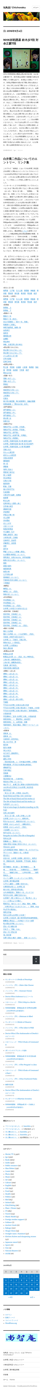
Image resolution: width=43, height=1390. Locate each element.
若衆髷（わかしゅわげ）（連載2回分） (17, 824)
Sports (7, 1245)
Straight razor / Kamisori (15, 1234)
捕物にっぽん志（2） (11, 677)
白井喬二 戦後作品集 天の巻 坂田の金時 (17, 441)
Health (8, 1194)
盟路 (4, 563)
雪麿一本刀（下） (9, 381)
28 (16, 1293)
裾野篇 (5, 290)
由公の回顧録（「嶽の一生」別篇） (16, 322)
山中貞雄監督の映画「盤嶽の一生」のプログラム (20, 850)
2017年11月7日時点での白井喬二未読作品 (18, 787)
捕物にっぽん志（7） (11, 691)
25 (37, 1289)
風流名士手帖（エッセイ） (12, 782)
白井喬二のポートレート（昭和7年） (16, 818)
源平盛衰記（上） (9, 410)
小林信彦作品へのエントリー (13, 1365)
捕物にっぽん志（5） (11, 685)
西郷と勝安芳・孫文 (10, 535)
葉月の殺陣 (7, 748)
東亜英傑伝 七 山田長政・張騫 (15, 722)
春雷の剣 (6, 571)
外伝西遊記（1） (9, 600)
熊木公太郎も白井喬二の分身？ (14, 915)
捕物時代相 (7, 509)
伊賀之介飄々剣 (8, 515)
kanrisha (27, 1126)
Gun (7, 1248)
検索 (4, 954)
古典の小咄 (7, 481)
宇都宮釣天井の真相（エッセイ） (15, 580)
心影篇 (24, 367)
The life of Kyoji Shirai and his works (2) (19, 801)
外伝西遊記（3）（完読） (12, 606)
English (8, 1185)
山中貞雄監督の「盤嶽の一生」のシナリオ (18, 892)
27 (11, 1293)
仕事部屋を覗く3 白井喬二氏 (14, 887)
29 (21, 1293)
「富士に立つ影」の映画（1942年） (16, 793)
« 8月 (10, 1297)
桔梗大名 (6, 421)
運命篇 (10, 293)
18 (37, 1284)
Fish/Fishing (10, 1205)
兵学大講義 (7, 359)
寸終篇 (21, 370)
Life (6, 1188)
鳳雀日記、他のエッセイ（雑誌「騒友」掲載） (20, 904)
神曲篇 (32, 290)
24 (32, 1289)
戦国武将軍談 (8, 529)
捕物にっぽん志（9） (11, 696)
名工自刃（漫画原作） (11, 753)
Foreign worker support (14, 1219)
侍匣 (4, 546)
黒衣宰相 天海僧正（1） (12, 614)
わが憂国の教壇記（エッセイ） (14, 554)
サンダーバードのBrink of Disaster (18, 1022)
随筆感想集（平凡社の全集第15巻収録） (17, 765)
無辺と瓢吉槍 (8, 648)
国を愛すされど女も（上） (12, 350)
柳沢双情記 (7, 790)
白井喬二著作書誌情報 (11, 881)
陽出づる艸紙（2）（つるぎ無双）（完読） (19, 634)
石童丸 (5, 398)
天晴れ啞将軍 (8, 458)
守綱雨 (5, 702)
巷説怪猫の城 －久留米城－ (13, 779)
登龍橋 (5, 773)
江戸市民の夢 (8, 574)
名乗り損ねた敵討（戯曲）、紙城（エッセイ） (20, 938)
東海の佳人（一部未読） (12, 642)
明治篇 (29, 293)
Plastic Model (10, 1217)
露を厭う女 (7, 418)
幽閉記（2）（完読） (11, 591)
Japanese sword (11, 1242)
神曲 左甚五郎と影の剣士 (12, 344)
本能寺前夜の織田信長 (11, 668)
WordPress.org (11, 1323)
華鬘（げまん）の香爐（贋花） (14, 552)
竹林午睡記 (7, 770)
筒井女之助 (7, 838)
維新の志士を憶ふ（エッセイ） (14, 560)
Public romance (11, 1166)
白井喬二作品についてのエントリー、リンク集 (20, 160)
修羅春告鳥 (7, 569)
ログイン (8, 1315)
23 (27, 1289)
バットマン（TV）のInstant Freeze (18, 991)
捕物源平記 (7, 767)
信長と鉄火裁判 (8, 813)
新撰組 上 (7, 307)
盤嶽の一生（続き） (10, 319)
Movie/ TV (9, 1154)
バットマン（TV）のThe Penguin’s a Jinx (21, 1065)
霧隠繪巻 (6, 461)
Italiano (8, 1222)
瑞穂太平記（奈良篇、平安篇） (14, 430)
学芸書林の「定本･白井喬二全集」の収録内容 (19, 716)
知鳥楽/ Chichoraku (14, 7)
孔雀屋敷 (6, 492)
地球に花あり (8, 469)
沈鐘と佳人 (7, 449)
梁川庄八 (6, 855)
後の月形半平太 (8, 489)
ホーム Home (9, 1380)
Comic (7, 1171)
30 (27, 1293)
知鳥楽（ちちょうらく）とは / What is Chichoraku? (17, 1354)
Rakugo (8, 1228)
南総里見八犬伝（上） (11, 390)
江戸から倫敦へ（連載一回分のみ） (16, 884)
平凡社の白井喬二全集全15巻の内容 (16, 705)
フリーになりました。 (13, 1126)
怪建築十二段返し (9, 325)
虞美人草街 (7, 759)
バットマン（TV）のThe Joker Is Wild (19, 1028)
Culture (8, 1183)
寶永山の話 (7, 373)
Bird (7, 1200)
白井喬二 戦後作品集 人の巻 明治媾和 (16, 447)
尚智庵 (5, 1375)
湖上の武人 (7, 750)
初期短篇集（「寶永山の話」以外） (16, 404)
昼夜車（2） (7, 736)
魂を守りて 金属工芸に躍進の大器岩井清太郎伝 (20, 784)
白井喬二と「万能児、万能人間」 (15, 640)
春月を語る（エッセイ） (12, 833)
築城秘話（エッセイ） (11, 577)
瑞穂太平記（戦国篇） (11, 438)
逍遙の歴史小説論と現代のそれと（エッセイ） (20, 844)
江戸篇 (12, 290)
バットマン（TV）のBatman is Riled (19, 1016)
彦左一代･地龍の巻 (10, 926)
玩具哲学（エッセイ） (11, 804)
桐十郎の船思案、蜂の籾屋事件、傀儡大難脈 (19, 401)
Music (7, 1177)
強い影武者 (7, 935)
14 (16, 1284)
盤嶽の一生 (7, 316)
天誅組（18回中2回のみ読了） (14, 637)
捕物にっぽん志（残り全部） (13, 699)
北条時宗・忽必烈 (9, 540)
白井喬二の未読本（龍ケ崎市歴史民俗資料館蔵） (20, 918)
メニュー (36, 7)
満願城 (5, 466)
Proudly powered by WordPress (27, 1386)
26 (6, 1293)
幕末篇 (23, 293)
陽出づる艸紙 (8, 631)
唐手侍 (5, 549)
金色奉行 (6, 330)
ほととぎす (7, 523)
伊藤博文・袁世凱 (9, 543)
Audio (7, 1163)
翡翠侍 (5, 333)
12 (6, 1284)
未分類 (7, 1254)
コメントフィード (11, 1320)
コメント (20, 150)
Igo (15, 150)
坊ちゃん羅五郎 (8, 452)
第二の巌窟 (7, 475)
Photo (7, 1174)
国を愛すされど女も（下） (12, 353)
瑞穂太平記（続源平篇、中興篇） (15, 435)
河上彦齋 (6, 518)
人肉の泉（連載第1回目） (12, 660)
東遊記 (5, 384)
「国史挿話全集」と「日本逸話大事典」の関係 (20, 762)
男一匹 (5, 464)
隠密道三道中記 (8, 472)
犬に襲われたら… (11, 1132)
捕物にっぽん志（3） (11, 679)
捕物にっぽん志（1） (10, 674)
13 (11, 1284)
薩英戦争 (6, 483)
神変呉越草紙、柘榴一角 (12, 327)
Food (7, 1191)
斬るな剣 (6, 501)
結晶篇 (15, 370)
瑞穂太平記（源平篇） (11, 432)
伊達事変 (6, 512)
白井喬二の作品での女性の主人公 (15, 608)
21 (16, 1289)
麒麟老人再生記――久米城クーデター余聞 (18, 921)
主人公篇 (19, 290)
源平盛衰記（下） (9, 415)
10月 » (32, 1297)
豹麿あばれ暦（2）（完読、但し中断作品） (19, 657)
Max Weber (9, 1168)
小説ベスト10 (8, 526)
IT (6, 1211)
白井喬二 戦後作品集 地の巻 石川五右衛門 (18, 444)
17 (32, 1284)
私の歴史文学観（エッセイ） (13, 924)
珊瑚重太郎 (7, 336)
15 (21, 1284)
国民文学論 (7, 912)
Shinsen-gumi (9, 847)
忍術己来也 (7, 361)
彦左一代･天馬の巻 (10, 932)
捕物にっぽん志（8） (11, 694)
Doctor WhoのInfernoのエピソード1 (19, 997)
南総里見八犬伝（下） (11, 393)
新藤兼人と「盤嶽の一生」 (12, 841)
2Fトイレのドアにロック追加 (15, 1050)
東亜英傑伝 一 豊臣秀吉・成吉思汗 (16, 719)
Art (6, 1180)
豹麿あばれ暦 (8, 654)
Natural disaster (11, 1251)
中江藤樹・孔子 (8, 532)
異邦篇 (8, 370)
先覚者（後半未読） (10, 665)
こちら (24, 231)
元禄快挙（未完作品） (11, 739)
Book (15, 943)
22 (21, 1289)
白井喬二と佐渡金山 (10, 645)
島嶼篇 (31, 367)
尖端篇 (18, 367)
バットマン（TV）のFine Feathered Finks (21, 1079)
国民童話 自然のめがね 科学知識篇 (16, 557)
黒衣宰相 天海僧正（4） (12, 623)
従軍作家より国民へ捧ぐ (12, 503)
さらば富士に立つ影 (10, 356)
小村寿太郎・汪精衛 (10, 537)
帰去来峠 (6, 342)
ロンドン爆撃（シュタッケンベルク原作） (18, 878)
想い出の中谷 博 (9, 742)
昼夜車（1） (7, 733)
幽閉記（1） (7, 589)
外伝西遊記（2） (9, 603)
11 (37, 1280)
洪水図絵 (6, 520)
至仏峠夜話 (7, 478)
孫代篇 (16, 293)
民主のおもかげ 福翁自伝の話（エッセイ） (19, 821)
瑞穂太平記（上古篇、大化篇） (14, 427)
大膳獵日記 (7, 776)
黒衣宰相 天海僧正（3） (12, 620)
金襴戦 (5, 339)
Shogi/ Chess (10, 1231)
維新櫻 (5, 498)
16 (27, 1284)
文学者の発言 (8, 506)
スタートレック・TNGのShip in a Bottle (20, 1002)
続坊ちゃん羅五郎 (9, 455)
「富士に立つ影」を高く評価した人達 (16, 816)
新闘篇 (26, 290)
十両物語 (6, 583)
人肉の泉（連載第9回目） (12, 662)
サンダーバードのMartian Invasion (18, 1099)
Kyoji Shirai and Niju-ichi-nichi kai (17, 796)
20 (11, 1289)
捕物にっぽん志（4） (11, 682)
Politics (8, 1197)
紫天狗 (5, 745)
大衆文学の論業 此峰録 (12, 495)
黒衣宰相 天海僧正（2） (12, 617)
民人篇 (5, 367)
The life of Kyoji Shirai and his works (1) (19, 799)
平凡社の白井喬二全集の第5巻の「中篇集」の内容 (21, 708)
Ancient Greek (11, 1225)
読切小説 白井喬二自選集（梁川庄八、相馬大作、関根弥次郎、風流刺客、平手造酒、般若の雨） (20, 861)
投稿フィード (10, 1317)
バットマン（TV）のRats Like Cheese (19, 985)
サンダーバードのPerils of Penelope (18, 979)
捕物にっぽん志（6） (11, 688)
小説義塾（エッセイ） (11, 830)
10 (32, 1280)
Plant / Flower (10, 1208)
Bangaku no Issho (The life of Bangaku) (19, 836)
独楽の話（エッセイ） (11, 594)
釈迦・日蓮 (7, 486)
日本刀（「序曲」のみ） (12, 929)
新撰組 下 (7, 310)
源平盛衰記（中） (9, 413)
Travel (7, 1214)
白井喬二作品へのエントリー (13, 1360)
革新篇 (12, 367)
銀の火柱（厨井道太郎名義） (13, 889)
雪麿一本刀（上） (9, 378)
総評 (35, 293)
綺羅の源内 (7, 566)
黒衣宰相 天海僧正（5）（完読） (15, 625)
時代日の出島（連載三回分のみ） (15, 895)
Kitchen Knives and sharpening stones (20, 1236)
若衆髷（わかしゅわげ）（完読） (15, 827)
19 (6, 1289)
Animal (8, 1202)
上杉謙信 (6, 395)
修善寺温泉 (9, 1085)
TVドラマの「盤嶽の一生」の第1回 (16, 853)
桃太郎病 (6, 756)
